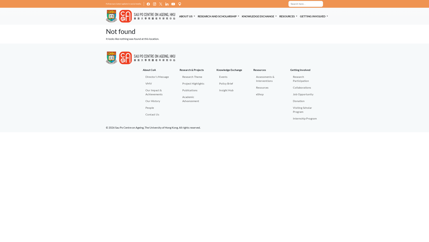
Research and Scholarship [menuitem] (217, 16)
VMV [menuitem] (148, 83)
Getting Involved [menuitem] (313, 16)
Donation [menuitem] (298, 101)
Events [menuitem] (223, 76)
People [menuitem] (149, 107)
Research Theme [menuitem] (192, 76)
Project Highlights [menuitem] (193, 83)
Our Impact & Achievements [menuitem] (154, 92)
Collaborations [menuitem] (302, 87)
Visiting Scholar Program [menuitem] (302, 109)
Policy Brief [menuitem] (226, 83)
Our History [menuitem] (152, 101)
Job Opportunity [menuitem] (303, 94)
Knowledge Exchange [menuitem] (258, 16)
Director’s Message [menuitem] (157, 76)
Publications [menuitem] (190, 90)
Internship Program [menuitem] (305, 118)
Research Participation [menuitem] (301, 78)
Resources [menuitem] (287, 16)
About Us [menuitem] (186, 16)
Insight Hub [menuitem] (226, 90)
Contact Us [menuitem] (152, 114)
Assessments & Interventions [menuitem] (265, 78)
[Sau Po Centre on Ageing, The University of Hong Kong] (140, 16)
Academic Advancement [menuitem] (190, 99)
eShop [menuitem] (260, 94)
